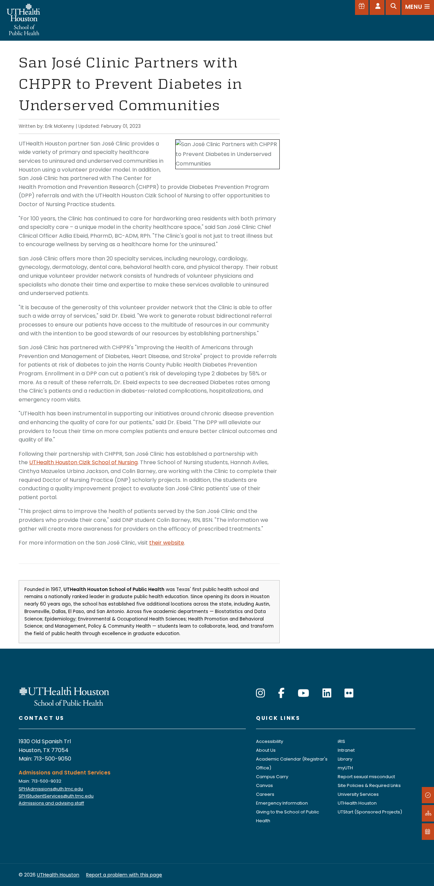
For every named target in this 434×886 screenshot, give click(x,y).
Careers (265, 794)
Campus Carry (272, 776)
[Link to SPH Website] (64, 696)
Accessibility (269, 741)
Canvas (264, 785)
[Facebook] (281, 693)
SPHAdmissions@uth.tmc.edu (51, 789)
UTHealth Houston (357, 803)
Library (345, 759)
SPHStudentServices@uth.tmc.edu (56, 796)
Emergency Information (282, 803)
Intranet (346, 750)
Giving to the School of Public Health (287, 816)
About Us (266, 750)
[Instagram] (260, 693)
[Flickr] (348, 693)
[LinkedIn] (326, 693)
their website (166, 543)
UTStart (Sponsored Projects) (370, 812)
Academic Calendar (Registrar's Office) (292, 763)
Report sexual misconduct (366, 776)
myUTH (345, 768)
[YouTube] (303, 693)
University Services (358, 794)
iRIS (341, 741)
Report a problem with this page (124, 874)
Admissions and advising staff (51, 803)
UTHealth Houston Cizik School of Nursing (83, 462)
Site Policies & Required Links (369, 785)
